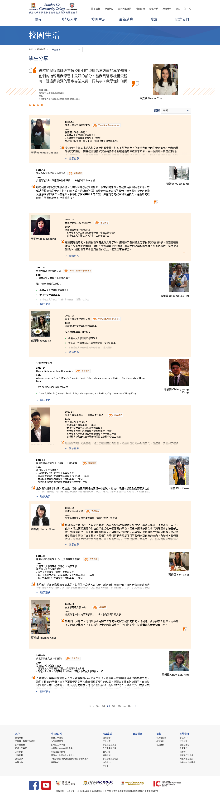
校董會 (183, 752)
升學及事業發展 (109, 748)
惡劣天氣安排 (124, 8)
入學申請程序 (57, 741)
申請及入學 (68, 19)
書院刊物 (19, 762)
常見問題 (140, 8)
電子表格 (95, 8)
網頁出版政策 (83, 791)
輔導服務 (106, 755)
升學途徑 (19, 752)
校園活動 (106, 738)
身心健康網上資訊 (110, 759)
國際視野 (106, 762)
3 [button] (38, 105)
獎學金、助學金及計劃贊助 (62, 755)
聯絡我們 (167, 8)
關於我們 (182, 19)
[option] (110, 82)
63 (103, 705)
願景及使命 (184, 745)
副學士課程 (20, 745)
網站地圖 (60, 791)
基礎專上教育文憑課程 (25, 741)
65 (113, 705)
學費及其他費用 (58, 752)
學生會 (106, 766)
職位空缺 (153, 8)
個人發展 (106, 752)
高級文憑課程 (21, 748)
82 (129, 705)
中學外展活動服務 (187, 762)
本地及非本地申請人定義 (61, 748)
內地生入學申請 (58, 745)
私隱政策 (70, 791)
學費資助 (55, 762)
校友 (154, 19)
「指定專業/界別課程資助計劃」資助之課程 (69, 759)
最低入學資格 (57, 738)
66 (119, 705)
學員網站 (109, 8)
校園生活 (98, 19)
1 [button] (30, 105)
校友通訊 (160, 741)
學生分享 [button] (56, 50)
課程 (38, 19)
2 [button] (34, 105)
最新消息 (126, 19)
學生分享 (106, 741)
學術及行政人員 (186, 755)
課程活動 (19, 759)
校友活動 (160, 745)
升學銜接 (19, 755)
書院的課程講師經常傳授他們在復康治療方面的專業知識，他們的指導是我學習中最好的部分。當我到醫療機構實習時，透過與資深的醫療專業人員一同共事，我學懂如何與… (85, 75)
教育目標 (183, 748)
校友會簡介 (161, 738)
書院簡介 (183, 738)
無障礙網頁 (97, 791)
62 (98, 705)
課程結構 (19, 738)
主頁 (31, 49)
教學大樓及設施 (186, 759)
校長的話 (183, 741)
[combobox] (176, 111)
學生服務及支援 (109, 745)
